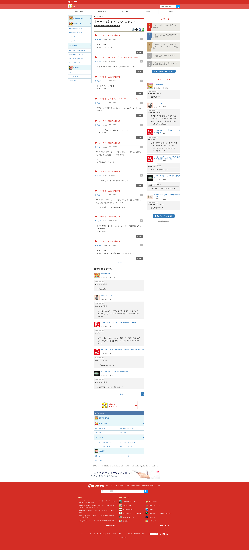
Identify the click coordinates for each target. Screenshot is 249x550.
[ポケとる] (73, 2)
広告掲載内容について (163, 221)
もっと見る (119, 394)
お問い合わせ (145, 533)
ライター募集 (154, 534)
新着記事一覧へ (111, 525)
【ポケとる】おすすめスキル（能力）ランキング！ (164, 55)
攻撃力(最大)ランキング (75, 32)
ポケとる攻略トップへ (113, 405)
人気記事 (147, 11)
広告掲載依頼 (137, 533)
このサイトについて (86, 533)
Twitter (160, 534)
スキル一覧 (72, 41)
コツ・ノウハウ (73, 76)
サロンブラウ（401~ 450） (76, 58)
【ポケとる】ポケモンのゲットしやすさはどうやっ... (118, 57)
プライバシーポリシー (112, 533)
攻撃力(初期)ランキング (75, 28)
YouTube (163, 534)
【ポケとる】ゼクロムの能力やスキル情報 (165, 36)
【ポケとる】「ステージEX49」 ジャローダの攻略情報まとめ (165, 63)
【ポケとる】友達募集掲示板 (108, 35)
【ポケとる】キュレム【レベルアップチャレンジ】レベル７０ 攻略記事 (165, 47)
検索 (178, 6)
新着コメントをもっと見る (164, 216)
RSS (167, 534)
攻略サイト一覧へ (166, 526)
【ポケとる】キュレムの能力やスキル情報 (165, 26)
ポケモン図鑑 (79, 11)
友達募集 (170, 11)
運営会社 (130, 533)
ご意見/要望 (95, 533)
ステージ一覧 (102, 11)
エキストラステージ (74, 63)
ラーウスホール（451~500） (77, 54)
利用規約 (102, 533)
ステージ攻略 (72, 80)
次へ (119, 262)
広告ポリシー (122, 533)
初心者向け (72, 72)
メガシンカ (72, 37)
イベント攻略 (124, 11)
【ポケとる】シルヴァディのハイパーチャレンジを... (118, 99)
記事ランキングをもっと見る (163, 71)
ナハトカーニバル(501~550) (77, 50)
